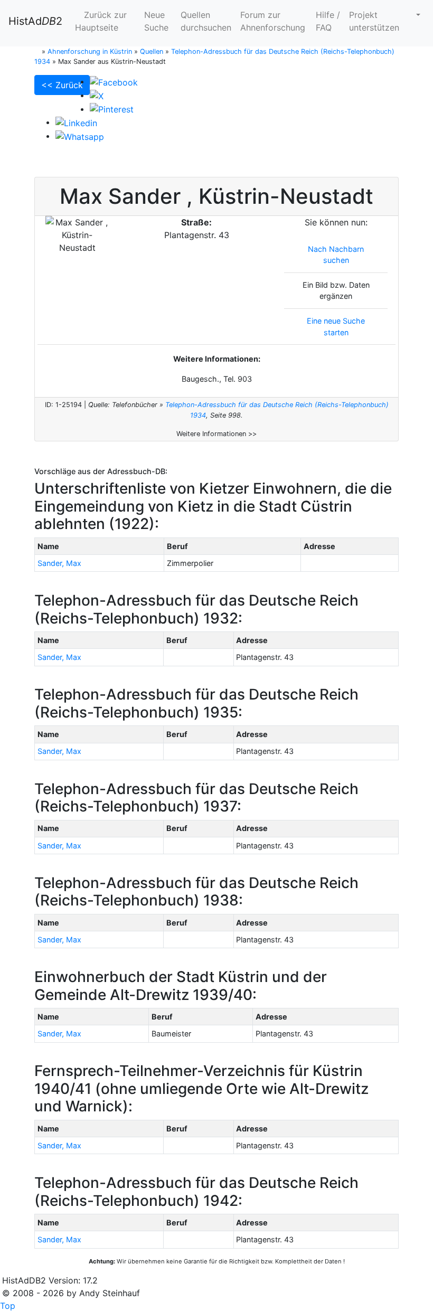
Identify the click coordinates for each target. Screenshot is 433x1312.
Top (7, 1305)
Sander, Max (59, 563)
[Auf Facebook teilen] (114, 81)
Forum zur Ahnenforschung (272, 21)
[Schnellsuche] (414, 14)
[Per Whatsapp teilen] (79, 135)
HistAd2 (35, 21)
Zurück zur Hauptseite (101, 21)
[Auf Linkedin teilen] (76, 122)
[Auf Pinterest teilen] (112, 108)
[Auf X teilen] (96, 95)
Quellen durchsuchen (206, 21)
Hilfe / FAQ (328, 21)
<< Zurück (62, 85)
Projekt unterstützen (374, 21)
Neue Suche (156, 21)
